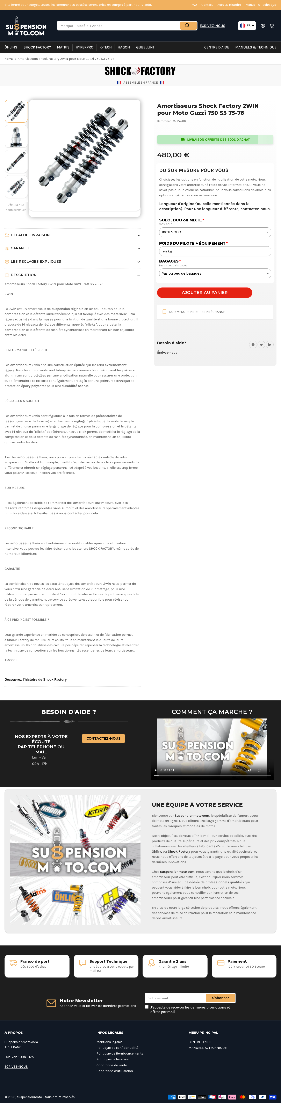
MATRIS (63, 47)
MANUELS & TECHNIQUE (255, 47)
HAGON (124, 47)
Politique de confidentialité (117, 1048)
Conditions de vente (111, 1065)
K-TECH (106, 47)
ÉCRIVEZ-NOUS (212, 25)
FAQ (194, 5)
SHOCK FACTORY (37, 47)
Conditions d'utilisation (114, 1071)
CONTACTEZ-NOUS (103, 738)
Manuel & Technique (260, 5)
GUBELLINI (145, 47)
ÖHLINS (11, 47)
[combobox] (127, 25)
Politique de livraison (112, 1059)
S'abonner (220, 998)
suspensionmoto (29, 1097)
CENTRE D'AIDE (216, 47)
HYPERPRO (84, 47)
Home (9, 59)
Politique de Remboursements (119, 1053)
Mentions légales (109, 1042)
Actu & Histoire (229, 5)
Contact (207, 5)
